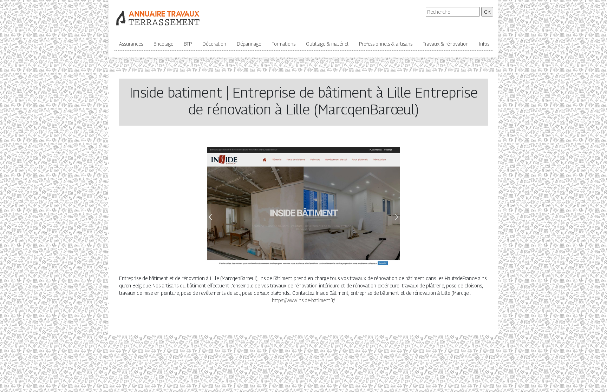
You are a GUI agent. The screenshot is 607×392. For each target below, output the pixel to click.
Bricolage (163, 44)
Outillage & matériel (327, 44)
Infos (484, 44)
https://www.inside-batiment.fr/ (303, 300)
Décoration (214, 44)
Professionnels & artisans (385, 44)
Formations (283, 44)
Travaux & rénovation (446, 44)
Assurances (131, 44)
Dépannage (249, 44)
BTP (188, 44)
